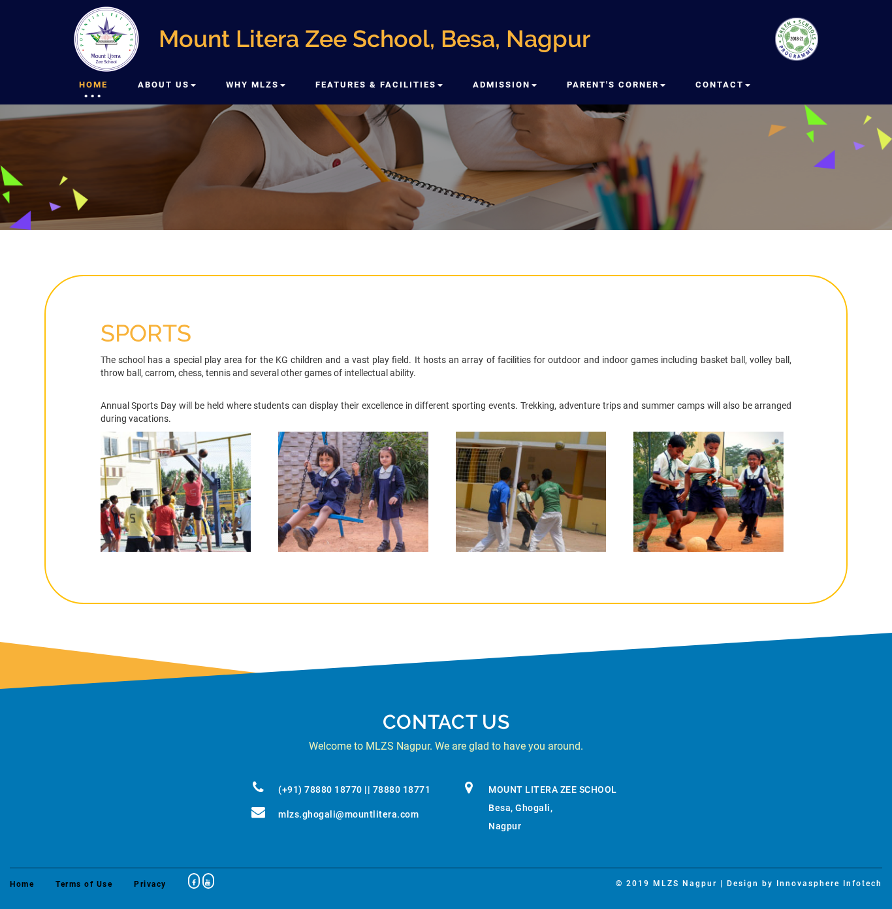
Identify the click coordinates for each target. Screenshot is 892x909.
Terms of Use (84, 884)
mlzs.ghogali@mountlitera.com (348, 814)
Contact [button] (719, 84)
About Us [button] (163, 84)
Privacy (150, 884)
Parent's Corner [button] (613, 84)
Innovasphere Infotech (829, 883)
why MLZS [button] (252, 84)
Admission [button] (501, 84)
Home (93, 84)
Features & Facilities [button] (375, 84)
